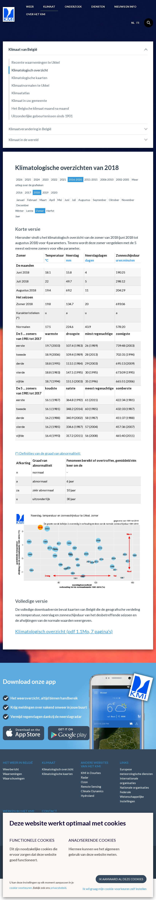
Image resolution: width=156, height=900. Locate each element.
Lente (30, 210)
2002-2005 (123, 179)
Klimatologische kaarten (29, 78)
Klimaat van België (23, 49)
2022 (54, 179)
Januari (20, 199)
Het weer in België (18, 762)
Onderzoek (73, 6)
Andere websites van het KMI (94, 764)
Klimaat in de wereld (23, 140)
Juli (74, 199)
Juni (67, 199)
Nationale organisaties (134, 787)
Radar (84, 777)
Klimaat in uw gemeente (29, 100)
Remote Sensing (91, 786)
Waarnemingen (12, 774)
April (52, 199)
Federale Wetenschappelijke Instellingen (132, 796)
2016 (19, 192)
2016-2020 (75, 179)
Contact (49, 811)
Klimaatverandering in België (30, 129)
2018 (37, 192)
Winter (19, 210)
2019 (45, 192)
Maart (43, 199)
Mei (59, 199)
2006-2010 (107, 179)
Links (124, 762)
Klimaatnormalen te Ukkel (30, 85)
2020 (54, 192)
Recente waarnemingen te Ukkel (35, 62)
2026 (19, 179)
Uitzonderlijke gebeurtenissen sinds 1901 (41, 116)
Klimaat (49, 6)
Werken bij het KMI (18, 811)
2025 (28, 179)
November (128, 199)
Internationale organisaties (129, 781)
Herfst (50, 210)
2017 (28, 192)
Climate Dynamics (92, 791)
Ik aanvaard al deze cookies (121, 879)
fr (137, 22)
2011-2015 (91, 179)
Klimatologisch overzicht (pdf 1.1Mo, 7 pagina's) (64, 631)
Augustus (84, 199)
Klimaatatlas (20, 93)
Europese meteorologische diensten (136, 772)
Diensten (98, 6)
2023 (45, 179)
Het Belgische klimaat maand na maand (40, 108)
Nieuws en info (125, 6)
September (100, 199)
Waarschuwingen (14, 778)
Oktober (114, 199)
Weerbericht (11, 769)
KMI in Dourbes (91, 773)
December (22, 205)
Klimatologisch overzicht (29, 70)
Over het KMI (35, 14)
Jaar (17, 216)
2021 (63, 179)
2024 (37, 179)
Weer (30, 6)
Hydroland (87, 795)
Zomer (40, 210)
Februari (32, 199)
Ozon (84, 782)
